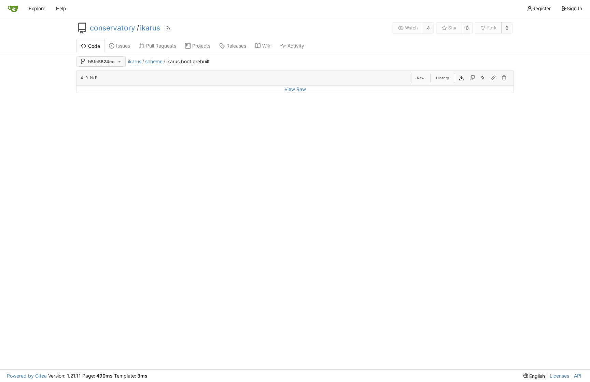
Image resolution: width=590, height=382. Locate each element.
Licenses (559, 376)
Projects (201, 46)
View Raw (295, 89)
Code (94, 46)
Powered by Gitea (27, 376)
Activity (295, 46)
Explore (37, 8)
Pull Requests (161, 46)
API (577, 376)
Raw (420, 78)
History (442, 78)
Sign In (574, 8)
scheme (154, 61)
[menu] (534, 376)
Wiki (266, 46)
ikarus (150, 28)
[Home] (13, 8)
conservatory (112, 28)
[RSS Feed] (168, 28)
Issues (123, 46)
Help (61, 8)
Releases (236, 46)
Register (541, 8)
